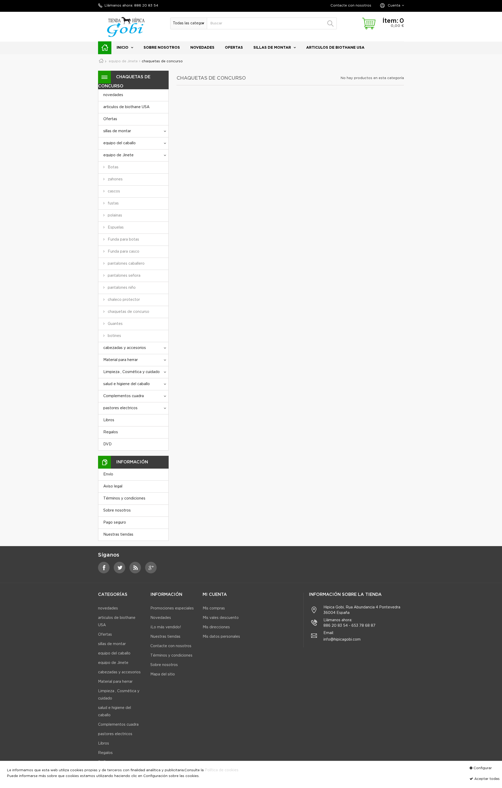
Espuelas (115, 227)
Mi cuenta (215, 595)
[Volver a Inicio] (103, 61)
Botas (112, 167)
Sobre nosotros (162, 47)
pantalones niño (121, 287)
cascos (113, 191)
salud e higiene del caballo (126, 384)
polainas (114, 215)
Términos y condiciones (124, 498)
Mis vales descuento (221, 617)
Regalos (110, 432)
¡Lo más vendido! (165, 627)
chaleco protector (123, 299)
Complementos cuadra (123, 396)
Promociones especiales (172, 608)
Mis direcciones (216, 627)
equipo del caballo (119, 143)
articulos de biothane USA (335, 47)
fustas (113, 203)
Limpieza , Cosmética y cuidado (131, 372)
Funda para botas (123, 239)
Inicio (122, 47)
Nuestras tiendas (118, 534)
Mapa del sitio (162, 674)
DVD (107, 444)
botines (114, 335)
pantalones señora (123, 275)
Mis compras (214, 608)
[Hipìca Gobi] (125, 26)
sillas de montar (272, 47)
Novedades (160, 617)
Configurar (483, 768)
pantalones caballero (126, 263)
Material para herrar (120, 360)
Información (132, 462)
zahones (115, 179)
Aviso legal (112, 486)
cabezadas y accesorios (124, 347)
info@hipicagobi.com (342, 639)
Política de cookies (221, 770)
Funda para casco (123, 251)
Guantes (115, 323)
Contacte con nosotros (350, 5)
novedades (202, 47)
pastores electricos (120, 408)
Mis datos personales (221, 636)
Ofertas (234, 47)
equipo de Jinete (118, 155)
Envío (108, 474)
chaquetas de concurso (128, 311)
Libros (108, 420)
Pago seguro (114, 522)
